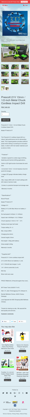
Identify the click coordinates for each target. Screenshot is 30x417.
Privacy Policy (15, 413)
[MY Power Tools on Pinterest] (11, 393)
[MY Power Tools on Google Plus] (14, 393)
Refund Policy (23, 413)
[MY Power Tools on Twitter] (3, 393)
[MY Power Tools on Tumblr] (23, 393)
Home (2, 40)
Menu (6, 5)
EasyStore (18, 411)
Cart (26, 5)
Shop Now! (24, 1)
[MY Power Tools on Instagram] (19, 393)
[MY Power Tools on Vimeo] (15, 396)
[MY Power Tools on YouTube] (27, 393)
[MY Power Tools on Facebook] (7, 393)
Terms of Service (7, 413)
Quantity (3, 111)
